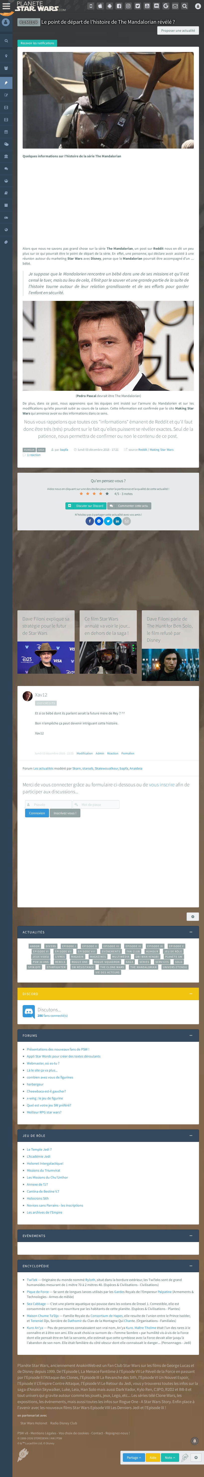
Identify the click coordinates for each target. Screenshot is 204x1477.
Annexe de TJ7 (37, 1184)
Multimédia (120, 956)
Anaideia (136, 768)
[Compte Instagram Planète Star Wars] (128, 6)
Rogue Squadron (107, 962)
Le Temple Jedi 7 (39, 1149)
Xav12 (41, 694)
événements (55, 1401)
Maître (139, 1327)
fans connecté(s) (53, 1012)
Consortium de (102, 1315)
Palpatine (165, 1291)
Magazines (98, 956)
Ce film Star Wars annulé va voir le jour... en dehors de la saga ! (107, 626)
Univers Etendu (175, 967)
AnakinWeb (86, 1365)
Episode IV (133, 946)
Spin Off (34, 967)
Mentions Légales (43, 1433)
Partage (133, 1457)
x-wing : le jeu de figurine (45, 1098)
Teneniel (37, 1320)
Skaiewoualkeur (106, 768)
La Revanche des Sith (118, 1377)
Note (169, 1457)
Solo (178, 962)
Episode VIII (87, 951)
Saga (129, 962)
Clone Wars (165, 1395)
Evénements (111, 951)
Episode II (89, 946)
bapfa (124, 768)
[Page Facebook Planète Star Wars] (119, 6)
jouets (96, 1395)
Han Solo (88, 1389)
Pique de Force (38, 1291)
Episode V (176, 946)
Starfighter (56, 967)
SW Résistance (83, 967)
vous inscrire (162, 784)
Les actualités (43, 768)
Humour (152, 951)
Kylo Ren (144, 1389)
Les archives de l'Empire (44, 1212)
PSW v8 (22, 1433)
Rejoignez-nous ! (117, 1433)
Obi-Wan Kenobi (147, 956)
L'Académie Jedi (38, 1156)
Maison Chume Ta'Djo (43, 1315)
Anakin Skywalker (45, 1389)
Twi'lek (32, 1279)
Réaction (112, 753)
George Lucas (178, 1365)
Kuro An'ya (35, 1327)
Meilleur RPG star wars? (44, 1112)
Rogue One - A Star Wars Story (145, 1401)
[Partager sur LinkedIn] (117, 521)
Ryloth (90, 1279)
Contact (97, 1433)
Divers (51, 946)
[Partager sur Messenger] (99, 521)
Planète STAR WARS (39, 6)
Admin (100, 753)
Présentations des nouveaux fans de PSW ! (58, 1049)
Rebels (60, 962)
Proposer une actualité (178, 30)
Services (162, 962)
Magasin (77, 956)
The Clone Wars (112, 967)
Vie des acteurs (108, 972)
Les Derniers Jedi (125, 1407)
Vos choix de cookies (74, 1433)
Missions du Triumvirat (43, 1170)
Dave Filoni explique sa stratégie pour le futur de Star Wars (45, 626)
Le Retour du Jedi (116, 1383)
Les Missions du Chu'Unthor (47, 1177)
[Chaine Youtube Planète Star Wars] (147, 6)
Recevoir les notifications (37, 43)
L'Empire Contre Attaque (58, 1383)
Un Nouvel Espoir (173, 1377)
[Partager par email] (126, 521)
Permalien (127, 753)
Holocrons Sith (38, 1198)
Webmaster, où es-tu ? (43, 1063)
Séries (145, 962)
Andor (35, 946)
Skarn (76, 768)
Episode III (111, 946)
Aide (153, 1457)
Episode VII (63, 951)
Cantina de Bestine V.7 (43, 1191)
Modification (85, 753)
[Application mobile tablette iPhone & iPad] (100, 6)
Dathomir (75, 1320)
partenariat (30, 1415)
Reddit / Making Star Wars (155, 449)
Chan (128, 1320)
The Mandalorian (143, 967)
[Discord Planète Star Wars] (156, 6)
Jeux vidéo (41, 956)
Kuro (129, 1327)
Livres (60, 956)
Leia (75, 1389)
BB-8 (183, 1389)
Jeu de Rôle (173, 951)
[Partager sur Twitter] (108, 521)
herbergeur (35, 1084)
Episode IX (155, 946)
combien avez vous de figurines (50, 1077)
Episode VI (41, 951)
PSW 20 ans (41, 962)
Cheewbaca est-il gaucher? (46, 1091)
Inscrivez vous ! (65, 813)
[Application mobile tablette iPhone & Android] (91, 6)
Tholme (150, 1327)
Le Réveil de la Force (158, 1371)
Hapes (118, 1315)
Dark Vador (125, 1389)
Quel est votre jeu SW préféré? (49, 1105)
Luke (66, 1389)
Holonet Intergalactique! (45, 1163)
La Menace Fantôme (98, 1371)
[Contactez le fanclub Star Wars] (175, 6)
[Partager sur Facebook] (90, 521)
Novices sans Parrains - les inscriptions (55, 1205)
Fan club (133, 951)
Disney (28, 1371)
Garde (118, 1291)
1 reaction (34, 455)
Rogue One (80, 962)
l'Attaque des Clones (60, 1377)
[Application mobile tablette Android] (109, 6)
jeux (106, 1395)
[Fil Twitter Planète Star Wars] (138, 6)
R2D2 (169, 1389)
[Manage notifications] (195, 1441)
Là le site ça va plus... (42, 1070)
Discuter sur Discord (89, 506)
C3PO (158, 1389)
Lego (116, 1395)
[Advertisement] (107, 201)
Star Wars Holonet (33, 1423)
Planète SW (174, 956)
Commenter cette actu (132, 506)
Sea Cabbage (36, 1303)
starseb (87, 768)
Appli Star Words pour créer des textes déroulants (64, 1056)
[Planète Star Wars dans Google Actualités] (166, 6)
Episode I (69, 946)
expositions (27, 1401)
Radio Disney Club (63, 1423)
